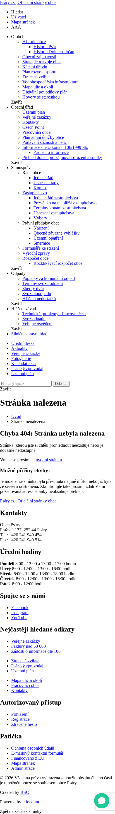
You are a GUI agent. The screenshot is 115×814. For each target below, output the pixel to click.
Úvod (16, 416)
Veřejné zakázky (36, 117)
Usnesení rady (46, 182)
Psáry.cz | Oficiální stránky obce (28, 2)
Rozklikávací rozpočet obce (57, 263)
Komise (40, 187)
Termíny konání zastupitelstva (59, 207)
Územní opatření (48, 238)
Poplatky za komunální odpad (48, 278)
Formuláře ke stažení (40, 248)
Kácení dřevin (34, 66)
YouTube (19, 617)
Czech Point (33, 127)
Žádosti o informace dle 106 (36, 651)
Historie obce (34, 41)
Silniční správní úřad (29, 333)
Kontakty (30, 122)
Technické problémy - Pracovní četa (54, 313)
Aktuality (19, 348)
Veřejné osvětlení (37, 323)
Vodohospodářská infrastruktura (50, 81)
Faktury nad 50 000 (28, 646)
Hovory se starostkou (41, 97)
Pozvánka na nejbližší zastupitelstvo (65, 202)
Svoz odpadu (33, 318)
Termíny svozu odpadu (42, 283)
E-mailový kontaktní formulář (37, 753)
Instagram (19, 612)
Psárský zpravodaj (27, 368)
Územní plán (33, 112)
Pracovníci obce (36, 132)
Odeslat (61, 384)
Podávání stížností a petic (44, 142)
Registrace (20, 719)
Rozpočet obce (35, 258)
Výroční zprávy (36, 253)
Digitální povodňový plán (45, 92)
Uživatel (18, 17)
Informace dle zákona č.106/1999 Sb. (55, 147)
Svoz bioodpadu (36, 293)
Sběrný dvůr (33, 288)
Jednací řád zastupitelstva (55, 197)
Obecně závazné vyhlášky (56, 233)
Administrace (23, 768)
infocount (30, 801)
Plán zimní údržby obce (43, 137)
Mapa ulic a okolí (37, 87)
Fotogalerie (21, 358)
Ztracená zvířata (36, 76)
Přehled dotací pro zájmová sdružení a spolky (62, 157)
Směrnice (41, 243)
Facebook (19, 607)
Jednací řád (43, 177)
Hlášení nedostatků (39, 298)
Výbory (40, 218)
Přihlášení (19, 714)
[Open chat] (101, 800)
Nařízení (41, 228)
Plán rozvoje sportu (39, 71)
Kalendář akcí (23, 363)
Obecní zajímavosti (39, 56)
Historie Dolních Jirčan (53, 51)
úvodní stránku (49, 459)
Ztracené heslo (24, 724)
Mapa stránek (23, 22)
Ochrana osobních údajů (32, 748)
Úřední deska (23, 343)
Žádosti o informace (51, 152)
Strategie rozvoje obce (41, 61)
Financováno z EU (27, 758)
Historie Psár (44, 46)
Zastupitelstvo (34, 192)
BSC (24, 792)
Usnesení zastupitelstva (53, 212)
